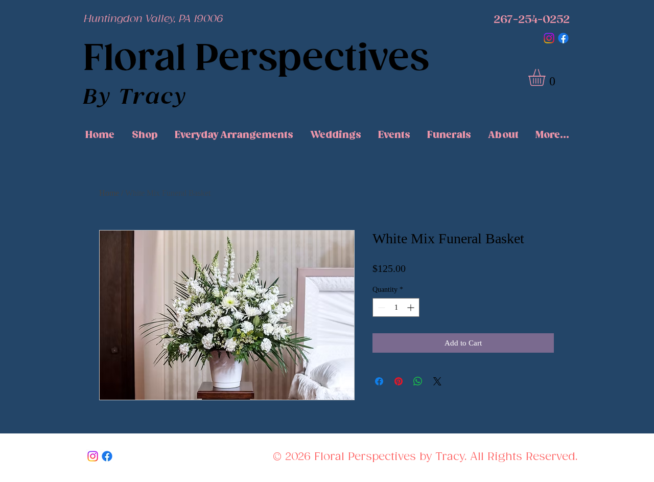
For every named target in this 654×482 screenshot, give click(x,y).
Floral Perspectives (256, 59)
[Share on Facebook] (379, 381)
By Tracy (135, 97)
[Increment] (411, 307)
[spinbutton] (396, 307)
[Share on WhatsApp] (418, 381)
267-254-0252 (532, 19)
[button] (546, 77)
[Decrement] (380, 307)
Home (109, 193)
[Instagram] (549, 38)
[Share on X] (437, 381)
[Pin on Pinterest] (398, 381)
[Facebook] (563, 38)
